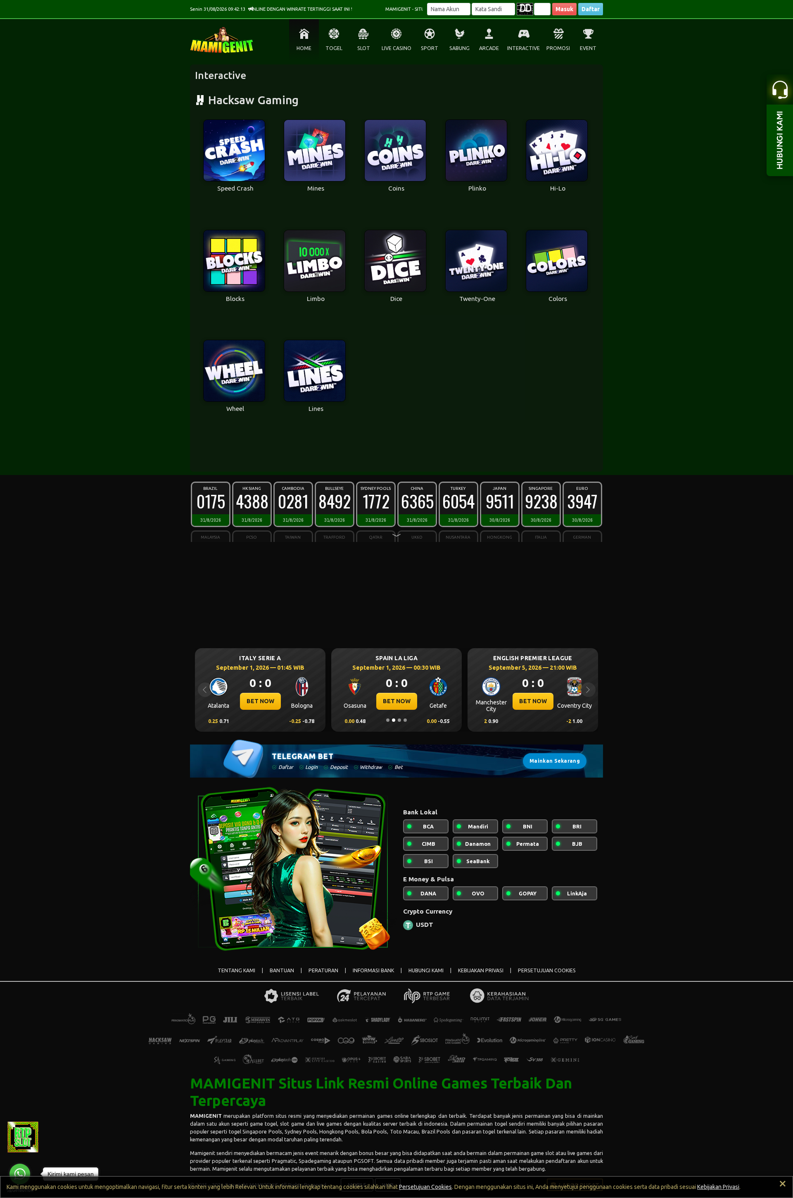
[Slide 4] (405, 720)
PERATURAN (323, 970)
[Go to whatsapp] (19, 1174)
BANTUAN (282, 970)
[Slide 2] (393, 720)
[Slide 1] (387, 720)
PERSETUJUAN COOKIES (547, 970)
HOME (304, 48)
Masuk (564, 9)
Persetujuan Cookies (425, 1187)
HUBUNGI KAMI (426, 970)
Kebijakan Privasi (718, 1187)
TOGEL (333, 48)
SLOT (363, 48)
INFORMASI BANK (373, 970)
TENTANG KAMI (236, 970)
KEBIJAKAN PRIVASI (480, 970)
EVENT (588, 48)
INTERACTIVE (523, 48)
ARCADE (489, 48)
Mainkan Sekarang (554, 761)
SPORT (429, 48)
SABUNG (459, 48)
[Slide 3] (399, 720)
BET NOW (262, 701)
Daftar (591, 9)
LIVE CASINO (396, 48)
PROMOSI (558, 48)
